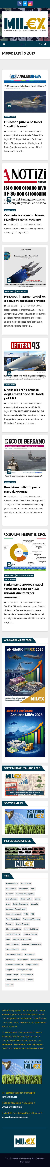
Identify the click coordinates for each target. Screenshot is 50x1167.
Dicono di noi (10, 117)
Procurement (36, 959)
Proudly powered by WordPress (17, 1158)
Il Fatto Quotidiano (13, 929)
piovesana (10, 959)
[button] (40, 44)
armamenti (23, 889)
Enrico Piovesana (32, 131)
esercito (34, 904)
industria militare (31, 929)
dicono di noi (26, 899)
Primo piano (9, 291)
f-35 (26, 914)
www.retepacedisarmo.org (15, 1117)
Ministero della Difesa (31, 944)
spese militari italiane (15, 980)
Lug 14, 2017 (12, 497)
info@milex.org (9, 1097)
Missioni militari (12, 949)
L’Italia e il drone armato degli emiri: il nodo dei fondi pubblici (23, 394)
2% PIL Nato (26, 884)
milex (8, 939)
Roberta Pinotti (12, 975)
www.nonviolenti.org (12, 1107)
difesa (37, 899)
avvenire (9, 894)
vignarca (9, 985)
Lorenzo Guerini (30, 934)
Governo (9, 924)
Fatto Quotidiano (13, 919)
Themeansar (24, 1162)
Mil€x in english (12, 944)
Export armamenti (13, 914)
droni (8, 904)
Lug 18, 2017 (12, 403)
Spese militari (21, 291)
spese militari (27, 975)
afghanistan (11, 889)
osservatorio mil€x (14, 954)
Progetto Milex (32, 964)
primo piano (23, 959)
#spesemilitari (12, 884)
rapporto (10, 970)
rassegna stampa (24, 970)
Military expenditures (22, 939)
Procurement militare (24, 575)
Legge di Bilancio (13, 934)
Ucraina (30, 980)
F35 (32, 914)
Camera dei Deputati (25, 894)
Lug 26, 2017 (12, 131)
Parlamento (30, 954)
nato (24, 949)
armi (33, 889)
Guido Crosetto (22, 924)
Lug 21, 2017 (12, 225)
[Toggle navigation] (22, 44)
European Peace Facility (16, 909)
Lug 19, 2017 (12, 306)
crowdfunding (11, 899)
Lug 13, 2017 (12, 602)
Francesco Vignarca (31, 919)
